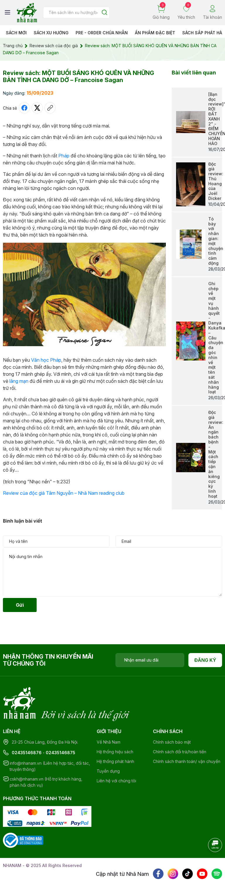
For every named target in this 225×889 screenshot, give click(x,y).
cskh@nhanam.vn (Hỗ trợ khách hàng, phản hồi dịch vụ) (46, 782)
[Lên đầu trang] (208, 861)
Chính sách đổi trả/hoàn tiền (179, 751)
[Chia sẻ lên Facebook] (24, 107)
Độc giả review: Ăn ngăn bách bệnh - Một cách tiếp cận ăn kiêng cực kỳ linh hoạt (215, 454)
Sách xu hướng (51, 32)
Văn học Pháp (46, 360)
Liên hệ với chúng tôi (116, 780)
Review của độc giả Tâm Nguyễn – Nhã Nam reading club (64, 493)
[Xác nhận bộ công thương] (23, 839)
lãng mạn (18, 381)
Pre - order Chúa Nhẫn (102, 32)
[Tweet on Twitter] (37, 107)
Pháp (63, 156)
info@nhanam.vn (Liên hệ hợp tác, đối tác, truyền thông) (50, 766)
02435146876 (27, 752)
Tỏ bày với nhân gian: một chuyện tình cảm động (215, 241)
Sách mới (16, 32)
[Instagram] (173, 873)
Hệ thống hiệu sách (115, 751)
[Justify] (104, 13)
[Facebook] (158, 873)
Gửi (20, 605)
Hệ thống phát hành (115, 761)
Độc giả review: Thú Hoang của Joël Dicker (215, 181)
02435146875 (60, 752)
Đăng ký (205, 660)
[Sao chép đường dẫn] (50, 107)
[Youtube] (202, 873)
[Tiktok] (187, 873)
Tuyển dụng (108, 771)
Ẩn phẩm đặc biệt (155, 32)
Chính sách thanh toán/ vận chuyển (186, 761)
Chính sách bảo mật (172, 742)
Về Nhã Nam (108, 742)
